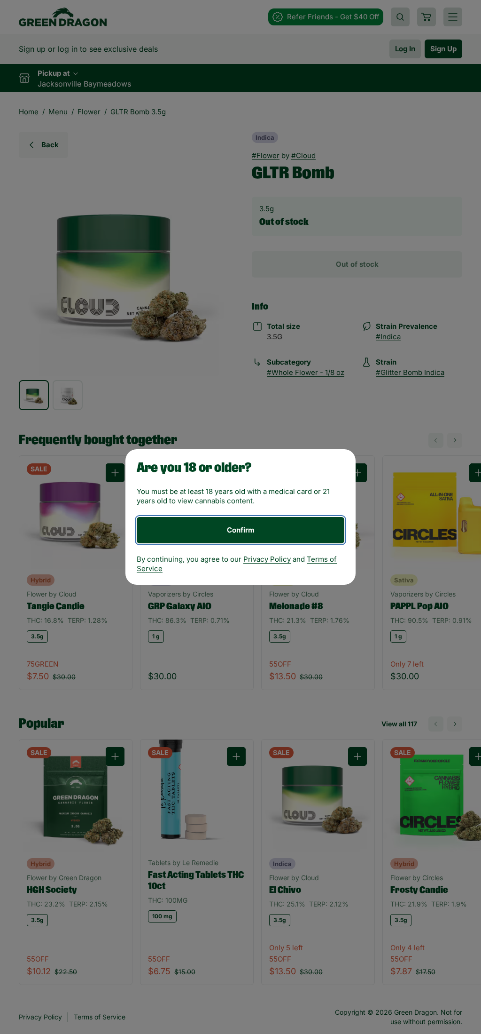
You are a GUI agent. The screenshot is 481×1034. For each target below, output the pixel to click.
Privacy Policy (267, 559)
